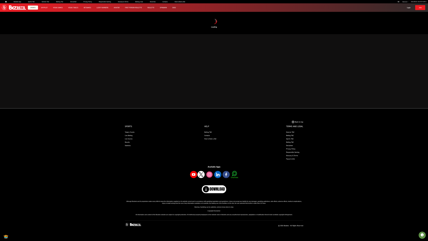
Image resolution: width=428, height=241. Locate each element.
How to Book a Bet (210, 139)
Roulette (150, 7)
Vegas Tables (73, 7)
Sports (33, 7)
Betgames (87, 7)
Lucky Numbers (102, 7)
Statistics (128, 145)
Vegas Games (58, 7)
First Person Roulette (133, 7)
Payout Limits (290, 159)
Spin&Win (163, 7)
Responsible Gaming (292, 152)
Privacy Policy (290, 149)
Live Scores (129, 139)
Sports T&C (290, 139)
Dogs (174, 7)
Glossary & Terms (292, 155)
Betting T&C (208, 132)
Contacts (207, 135)
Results (127, 142)
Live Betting (128, 135)
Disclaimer (289, 145)
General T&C (290, 132)
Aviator (116, 7)
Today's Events (130, 132)
